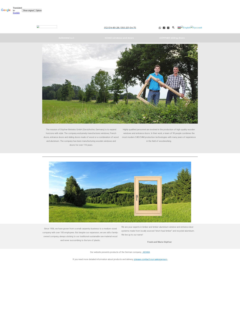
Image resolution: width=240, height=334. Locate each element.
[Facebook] (164, 28)
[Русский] (196, 27)
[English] (186, 27)
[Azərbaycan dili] (179, 27)
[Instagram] (168, 28)
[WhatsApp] (160, 28)
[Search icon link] (173, 27)
